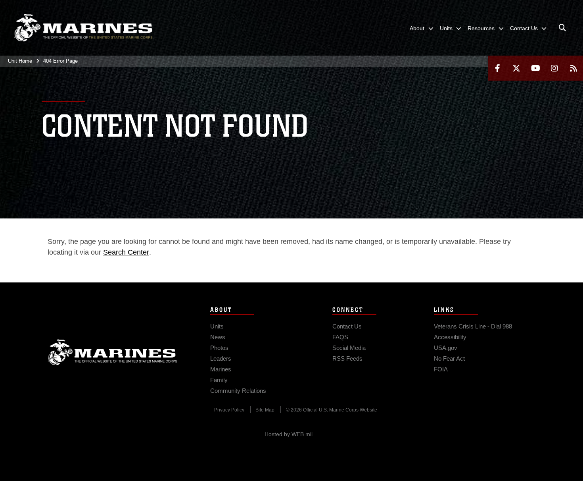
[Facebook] (497, 68)
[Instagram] (554, 68)
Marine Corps (113, 352)
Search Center (126, 252)
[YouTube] (535, 68)
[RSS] (573, 68)
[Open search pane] (562, 28)
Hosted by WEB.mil (289, 434)
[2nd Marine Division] (83, 28)
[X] (516, 68)
